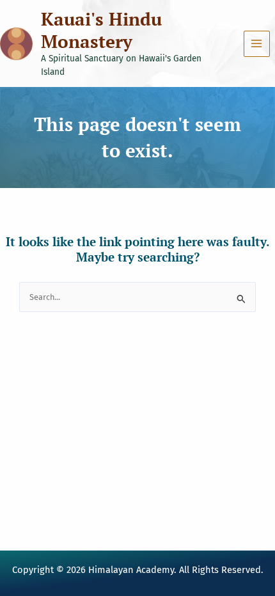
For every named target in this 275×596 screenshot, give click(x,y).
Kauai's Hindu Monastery (101, 30)
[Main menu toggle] (257, 44)
